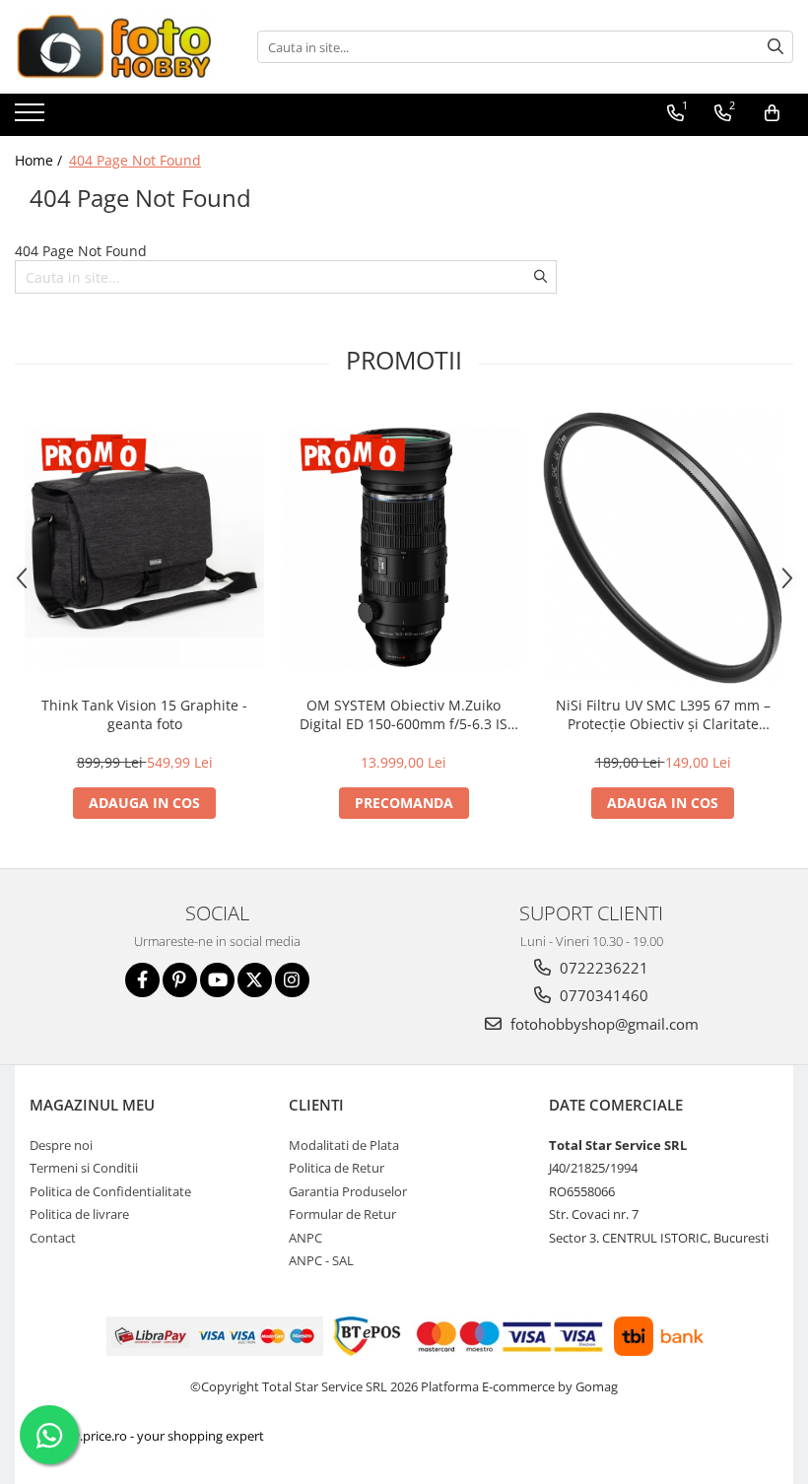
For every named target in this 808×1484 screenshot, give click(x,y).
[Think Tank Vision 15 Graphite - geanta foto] (144, 547)
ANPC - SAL (321, 1260)
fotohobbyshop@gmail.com (602, 1024)
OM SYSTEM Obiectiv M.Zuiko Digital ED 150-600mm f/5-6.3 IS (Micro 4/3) (403, 714)
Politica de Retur (336, 1168)
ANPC (305, 1238)
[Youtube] (217, 980)
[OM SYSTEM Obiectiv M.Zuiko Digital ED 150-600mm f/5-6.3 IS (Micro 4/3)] (403, 547)
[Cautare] (775, 47)
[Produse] (32, 118)
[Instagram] (292, 980)
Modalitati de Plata (344, 1145)
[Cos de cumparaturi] (772, 113)
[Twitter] (254, 980)
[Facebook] (142, 980)
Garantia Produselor (348, 1191)
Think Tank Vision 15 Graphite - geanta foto (144, 714)
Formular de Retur (342, 1214)
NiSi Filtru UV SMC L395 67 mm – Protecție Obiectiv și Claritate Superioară (663, 714)
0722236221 (602, 968)
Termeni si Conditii (84, 1168)
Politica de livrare (79, 1214)
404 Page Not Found (135, 160)
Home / (40, 160)
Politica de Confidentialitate (110, 1191)
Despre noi (61, 1145)
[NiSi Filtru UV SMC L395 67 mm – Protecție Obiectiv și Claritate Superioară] (662, 548)
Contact (53, 1238)
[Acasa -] (113, 47)
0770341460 (602, 995)
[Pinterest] (180, 980)
